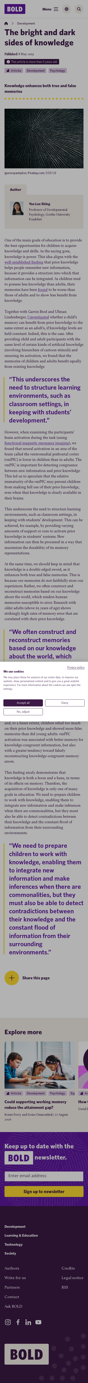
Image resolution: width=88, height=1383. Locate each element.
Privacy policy (76, 667)
